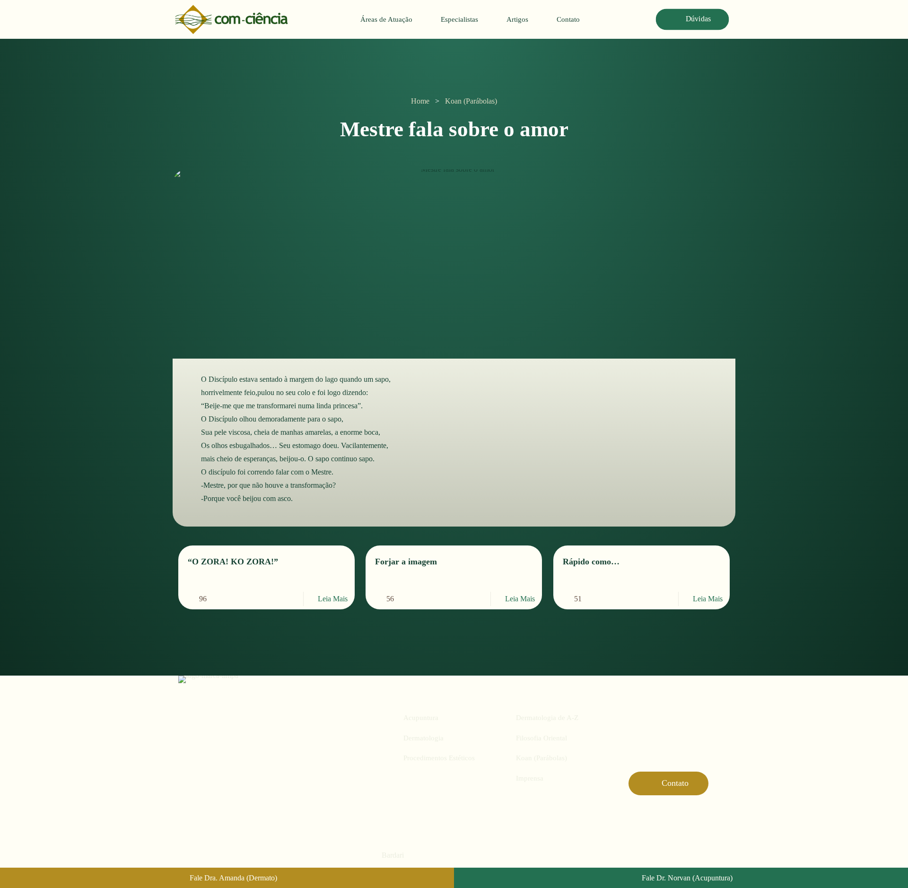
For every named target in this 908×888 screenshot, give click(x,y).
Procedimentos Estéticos (439, 758)
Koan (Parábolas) (471, 101)
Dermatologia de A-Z (547, 717)
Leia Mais (333, 599)
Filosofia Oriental (541, 738)
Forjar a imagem (406, 561)
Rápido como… (591, 561)
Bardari (393, 855)
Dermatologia (423, 738)
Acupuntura (420, 717)
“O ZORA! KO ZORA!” (233, 561)
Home (420, 101)
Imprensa (529, 778)
